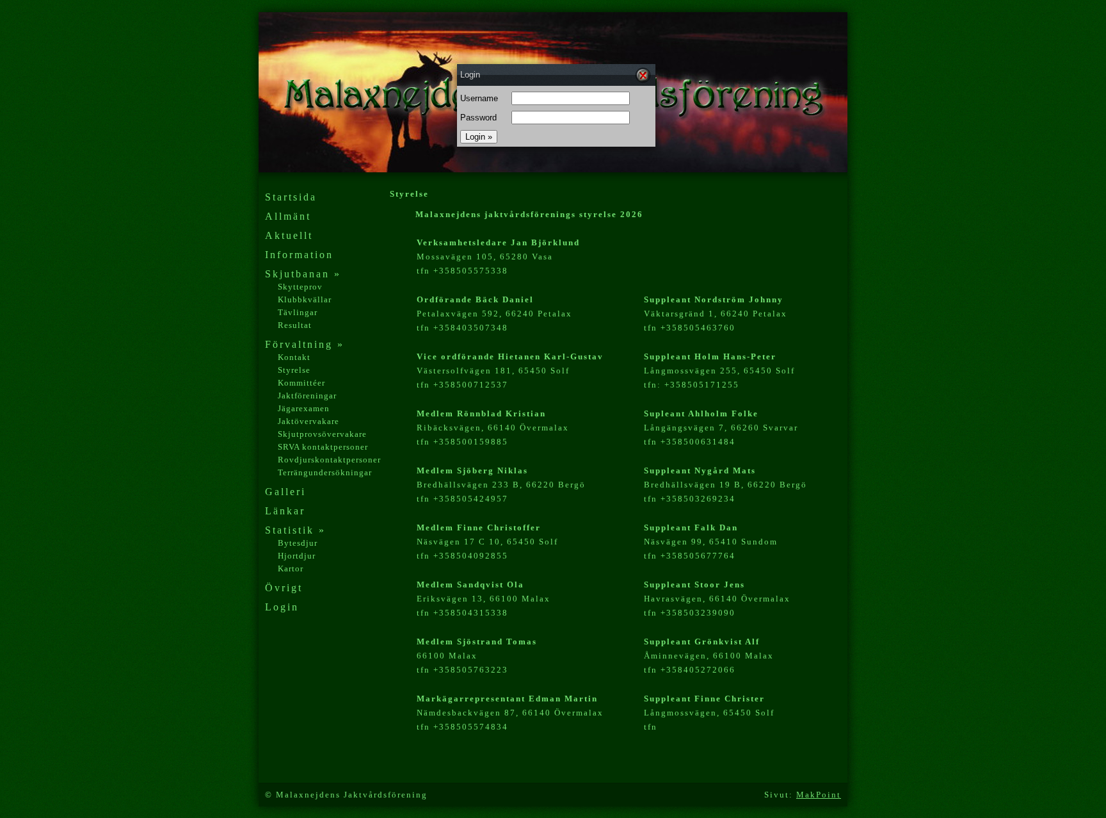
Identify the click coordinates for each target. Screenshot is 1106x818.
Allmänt (288, 216)
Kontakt (294, 357)
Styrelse (294, 370)
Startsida (291, 197)
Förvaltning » (304, 344)
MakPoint (818, 794)
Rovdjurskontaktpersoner (329, 459)
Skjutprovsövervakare (322, 434)
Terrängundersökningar (325, 472)
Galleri (285, 491)
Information (299, 254)
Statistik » (295, 530)
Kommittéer (301, 383)
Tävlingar (297, 312)
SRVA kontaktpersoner (323, 447)
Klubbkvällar (305, 299)
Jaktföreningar (307, 395)
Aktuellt (289, 235)
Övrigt (284, 587)
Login (282, 606)
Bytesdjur (297, 543)
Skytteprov (300, 286)
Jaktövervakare (308, 421)
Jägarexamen (304, 408)
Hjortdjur (297, 555)
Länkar (285, 510)
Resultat (295, 325)
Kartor (290, 568)
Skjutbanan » (303, 273)
